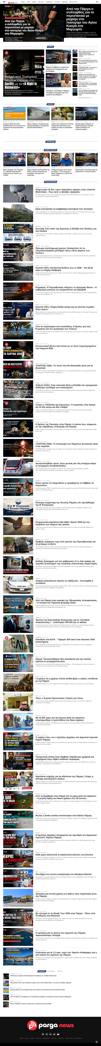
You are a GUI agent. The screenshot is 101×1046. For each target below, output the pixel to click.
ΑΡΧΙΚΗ (23, 2)
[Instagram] (50, 1034)
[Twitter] (46, 1034)
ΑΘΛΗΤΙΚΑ (41, 2)
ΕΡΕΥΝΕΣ (57, 2)
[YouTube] (58, 1034)
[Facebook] (43, 1034)
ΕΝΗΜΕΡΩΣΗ (49, 2)
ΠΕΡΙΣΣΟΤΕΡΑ (73, 2)
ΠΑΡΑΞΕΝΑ (65, 2)
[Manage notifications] (96, 1042)
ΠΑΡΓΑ (28, 2)
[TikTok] (54, 1034)
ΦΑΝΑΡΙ (34, 2)
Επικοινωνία (78, 1038)
